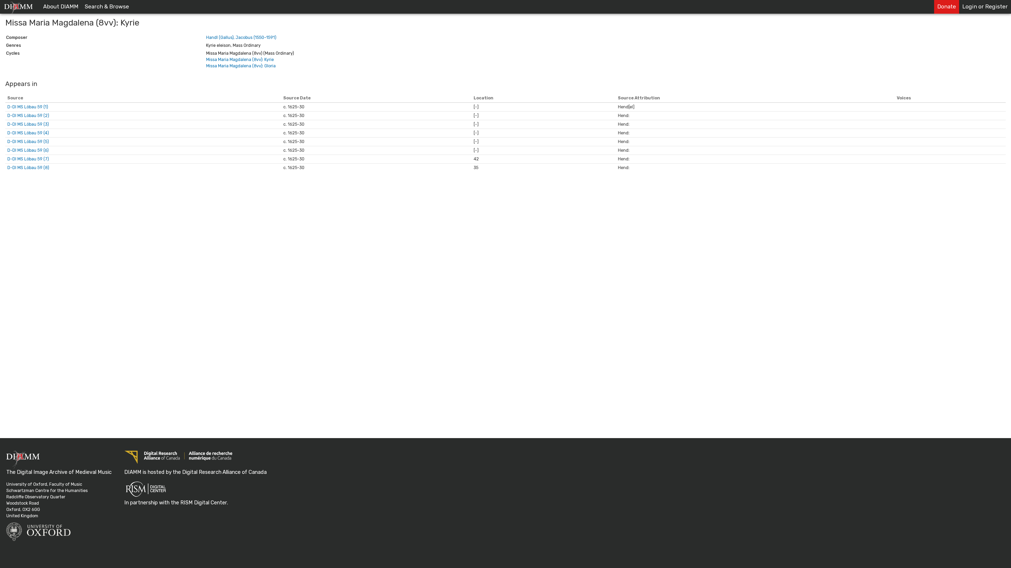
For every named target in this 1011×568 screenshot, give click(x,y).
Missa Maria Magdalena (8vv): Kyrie (240, 59)
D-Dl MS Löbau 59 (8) (28, 167)
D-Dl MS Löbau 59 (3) (28, 124)
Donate (946, 6)
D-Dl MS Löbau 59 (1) (27, 106)
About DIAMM (60, 6)
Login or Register (985, 6)
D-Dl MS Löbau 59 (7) (28, 158)
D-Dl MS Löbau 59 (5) (28, 141)
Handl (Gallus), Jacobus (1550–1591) (241, 37)
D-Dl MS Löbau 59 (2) (28, 115)
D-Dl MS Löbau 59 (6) (27, 150)
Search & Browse (107, 6)
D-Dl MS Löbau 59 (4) (28, 132)
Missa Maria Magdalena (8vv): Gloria (241, 65)
